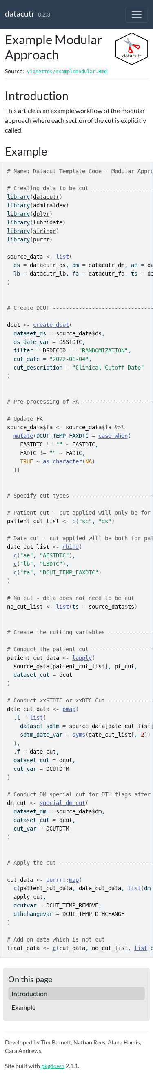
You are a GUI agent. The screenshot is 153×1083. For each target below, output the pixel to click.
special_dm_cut (62, 803)
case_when (113, 436)
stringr (44, 231)
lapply (82, 658)
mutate (23, 436)
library (18, 197)
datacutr (20, 13)
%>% (119, 427)
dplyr (41, 214)
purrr (41, 239)
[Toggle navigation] (136, 15)
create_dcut (51, 325)
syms (78, 734)
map (74, 879)
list (62, 256)
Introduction (29, 993)
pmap (68, 709)
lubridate (47, 222)
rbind (70, 547)
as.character (62, 461)
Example (23, 1007)
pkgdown (52, 1065)
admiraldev (49, 205)
